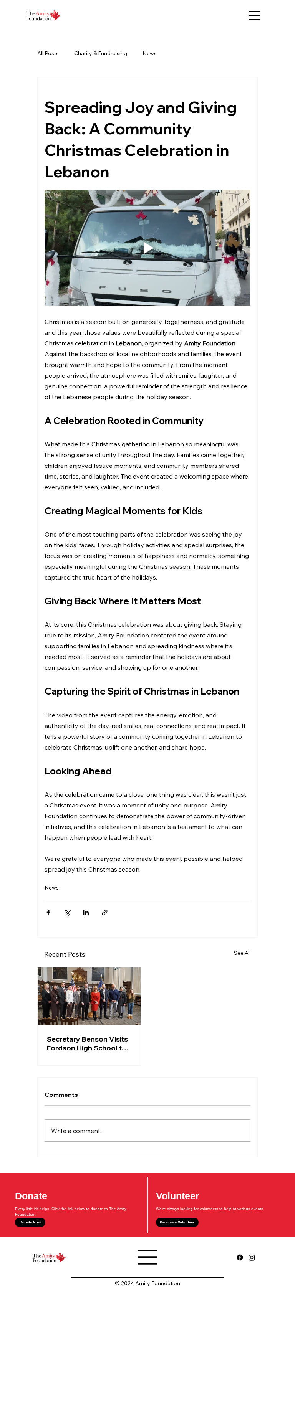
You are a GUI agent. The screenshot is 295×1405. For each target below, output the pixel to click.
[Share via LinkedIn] (85, 912)
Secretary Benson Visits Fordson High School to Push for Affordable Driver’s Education (87, 1043)
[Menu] (254, 15)
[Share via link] (104, 912)
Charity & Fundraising (100, 53)
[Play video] (147, 248)
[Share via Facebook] (48, 912)
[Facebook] (240, 1257)
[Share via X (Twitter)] (67, 912)
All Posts (48, 53)
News (150, 53)
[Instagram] (252, 1257)
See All (242, 952)
